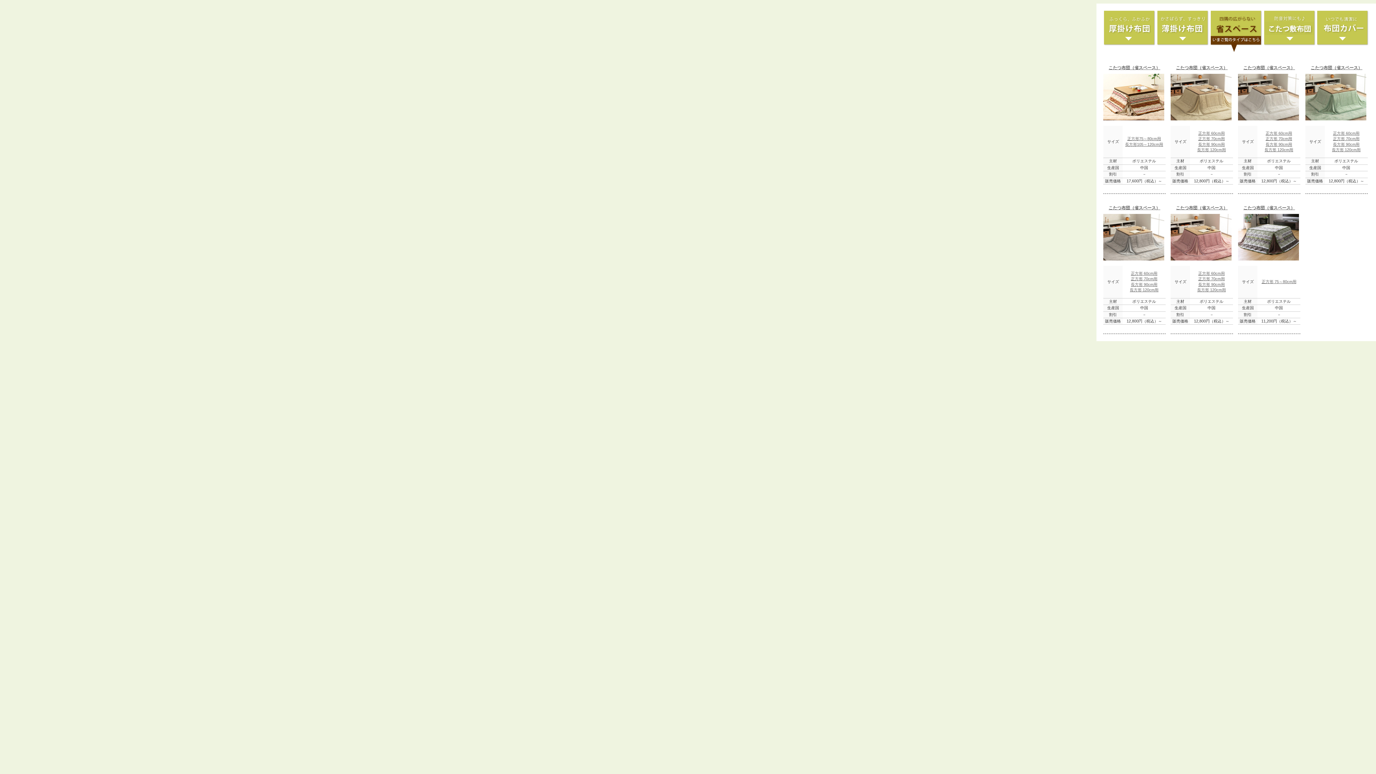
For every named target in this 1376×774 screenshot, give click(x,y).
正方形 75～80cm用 (1279, 282)
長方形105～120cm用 (1144, 144)
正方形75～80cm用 (1144, 139)
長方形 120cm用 (1211, 150)
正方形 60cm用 (1211, 133)
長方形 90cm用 (1211, 144)
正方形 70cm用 (1211, 139)
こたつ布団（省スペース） (1134, 67)
